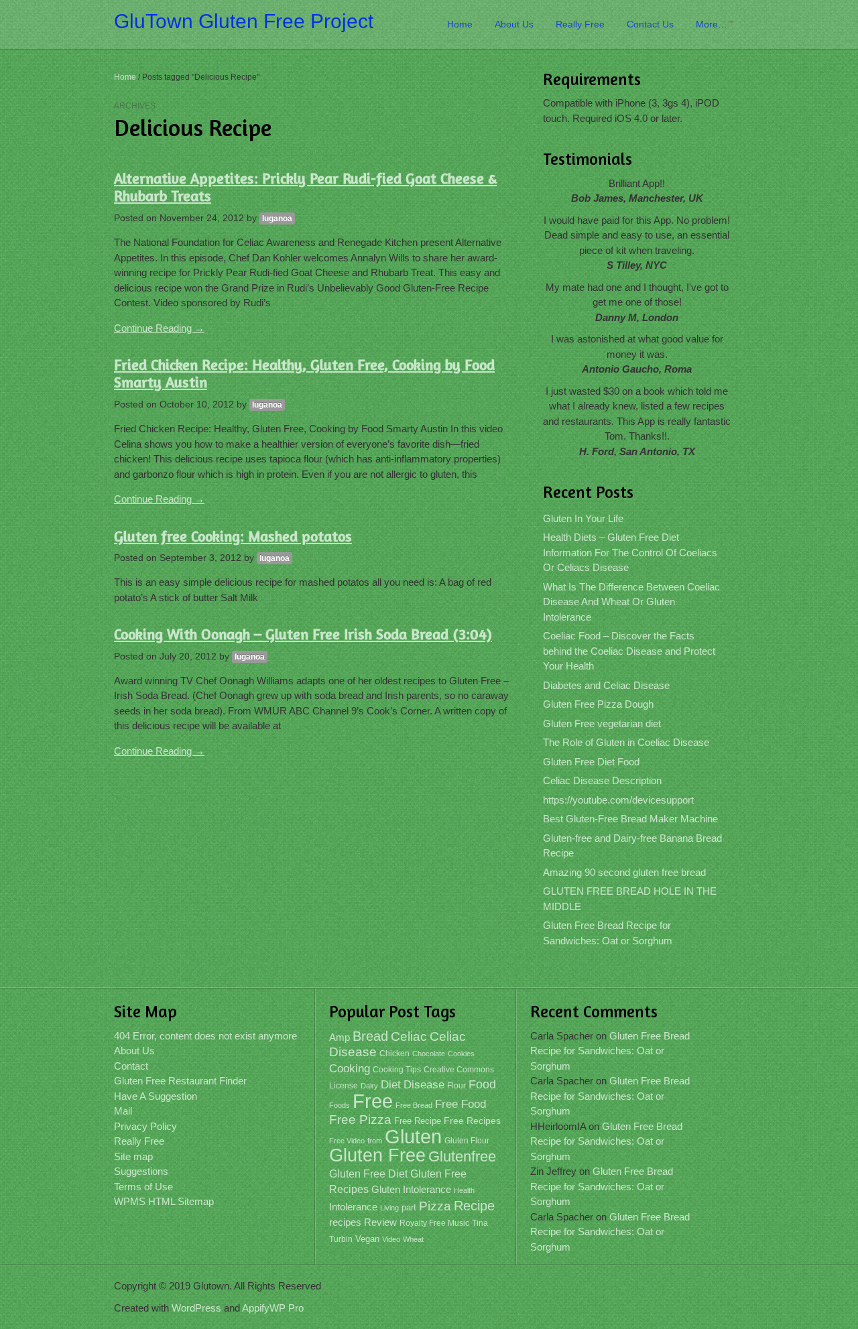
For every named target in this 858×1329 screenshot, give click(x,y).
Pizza (435, 1206)
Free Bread (413, 1105)
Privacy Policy (145, 1126)
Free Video (347, 1141)
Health (464, 1190)
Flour (456, 1086)
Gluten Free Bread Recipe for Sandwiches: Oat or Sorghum (607, 933)
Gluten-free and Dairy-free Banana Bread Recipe (632, 845)
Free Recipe (417, 1121)
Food (482, 1084)
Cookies (461, 1054)
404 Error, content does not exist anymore (205, 1035)
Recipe (474, 1205)
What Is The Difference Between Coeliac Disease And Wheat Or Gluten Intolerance (631, 602)
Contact (131, 1066)
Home (460, 24)
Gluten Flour (466, 1141)
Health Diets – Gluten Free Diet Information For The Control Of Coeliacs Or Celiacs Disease (630, 552)
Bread (370, 1036)
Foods (339, 1105)
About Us (514, 24)
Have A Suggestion (155, 1096)
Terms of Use (143, 1186)
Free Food (460, 1104)
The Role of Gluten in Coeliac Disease (626, 742)
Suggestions (141, 1171)
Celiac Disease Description (602, 780)
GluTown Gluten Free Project (243, 21)
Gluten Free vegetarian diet (602, 723)
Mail (123, 1111)
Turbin (341, 1239)
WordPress (196, 1308)
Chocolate (428, 1054)
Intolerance (353, 1206)
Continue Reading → (159, 328)
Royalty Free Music (434, 1223)
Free (373, 1101)
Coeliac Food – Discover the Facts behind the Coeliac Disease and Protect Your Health (629, 651)
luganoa (277, 218)
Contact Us (650, 24)
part (409, 1207)
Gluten (413, 1136)
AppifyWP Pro (273, 1308)
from (374, 1141)
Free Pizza (360, 1120)
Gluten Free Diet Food (591, 761)
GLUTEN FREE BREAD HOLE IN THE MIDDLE (630, 898)
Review (380, 1222)
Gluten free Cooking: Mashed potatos (233, 536)
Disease (424, 1084)
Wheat (413, 1239)
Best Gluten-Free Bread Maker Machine (630, 818)
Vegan (367, 1239)
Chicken (394, 1054)
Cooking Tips (397, 1069)
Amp (339, 1037)
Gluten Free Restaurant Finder (180, 1080)
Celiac (409, 1036)
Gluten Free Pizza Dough (598, 704)
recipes (345, 1222)
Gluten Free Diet (368, 1174)
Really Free (580, 24)
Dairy (369, 1086)
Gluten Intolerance (411, 1189)
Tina (480, 1223)
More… (711, 24)
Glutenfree (462, 1156)
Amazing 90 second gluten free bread (624, 872)
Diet (391, 1084)
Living (389, 1208)
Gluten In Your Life (583, 518)
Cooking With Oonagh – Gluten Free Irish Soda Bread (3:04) (303, 634)
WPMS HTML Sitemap (164, 1201)
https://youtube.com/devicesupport (618, 800)
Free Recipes (472, 1121)
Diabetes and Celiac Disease (606, 685)
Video (391, 1239)
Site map (133, 1156)
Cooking (349, 1068)
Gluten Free (377, 1155)
